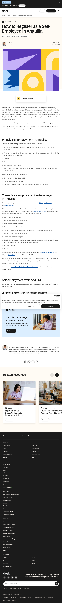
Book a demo (51, 10)
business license (8, 205)
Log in (42, 10)
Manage (30, 306)
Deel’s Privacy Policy (20, 588)
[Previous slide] (52, 375)
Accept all (50, 306)
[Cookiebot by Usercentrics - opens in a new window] (53, 296)
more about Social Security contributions (24, 267)
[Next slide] (57, 375)
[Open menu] (58, 10)
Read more (10, 419)
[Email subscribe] (56, 583)
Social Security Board (47, 252)
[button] (31, 98)
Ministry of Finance (45, 203)
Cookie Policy (42, 302)
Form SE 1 (11, 255)
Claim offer (22, 5)
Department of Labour (39, 211)
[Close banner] (59, 2)
